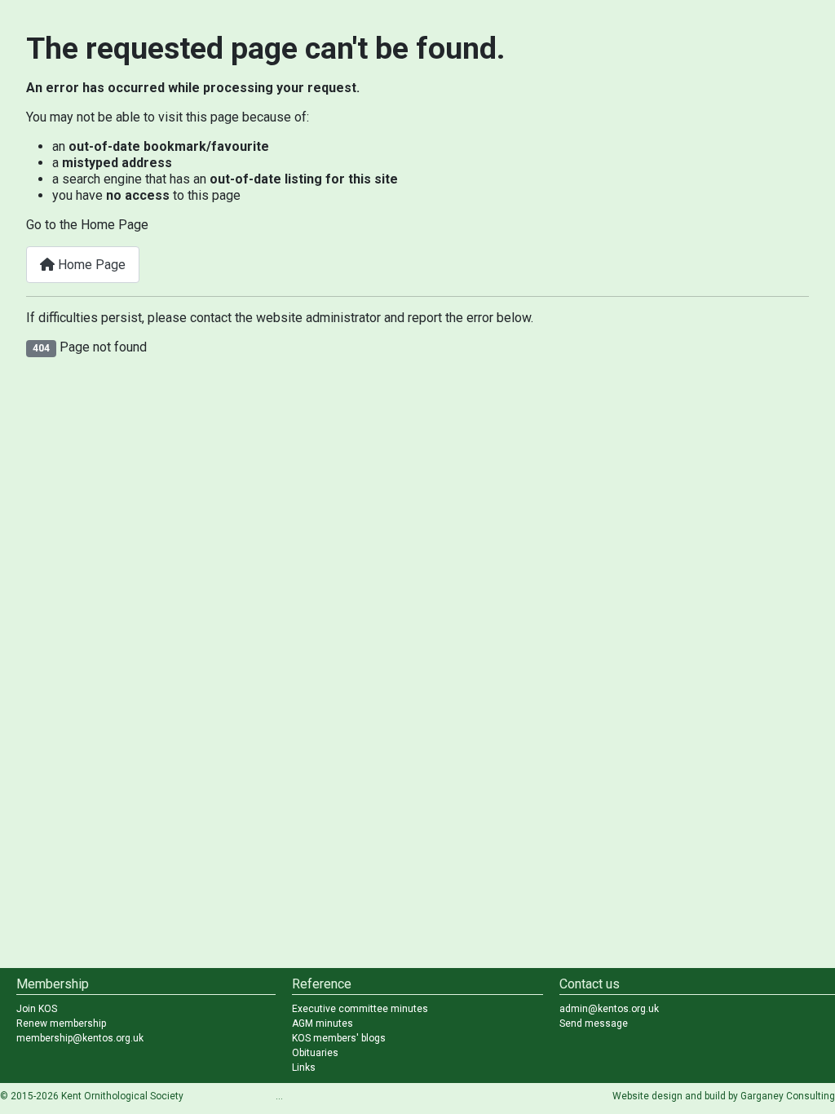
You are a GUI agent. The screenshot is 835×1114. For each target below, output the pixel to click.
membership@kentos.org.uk (80, 1038)
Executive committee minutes (360, 1009)
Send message (593, 1023)
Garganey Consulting (787, 1096)
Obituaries (315, 1053)
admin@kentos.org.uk (609, 1009)
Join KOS (36, 1009)
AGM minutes (322, 1023)
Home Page (90, 264)
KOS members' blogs (339, 1038)
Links (304, 1067)
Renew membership (61, 1023)
